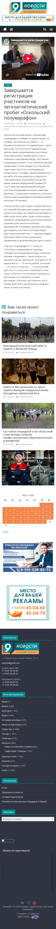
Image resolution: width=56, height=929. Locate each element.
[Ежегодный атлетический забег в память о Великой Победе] (28, 318)
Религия (6, 761)
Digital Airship (23, 916)
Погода (5, 733)
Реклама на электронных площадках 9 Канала (24, 801)
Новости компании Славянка (19, 746)
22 (43, 517)
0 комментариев (26, 352)
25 (13, 521)
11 (13, 513)
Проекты (6, 743)
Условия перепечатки (12, 797)
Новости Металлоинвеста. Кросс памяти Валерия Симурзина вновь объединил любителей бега (26, 390)
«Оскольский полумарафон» (16, 126)
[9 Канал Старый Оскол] (5, 29)
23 (50, 517)
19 (21, 517)
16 (50, 513)
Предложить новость (12, 792)
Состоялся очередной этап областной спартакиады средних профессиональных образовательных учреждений (28, 436)
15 (43, 513)
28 (35, 521)
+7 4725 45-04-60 (10, 684)
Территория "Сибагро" (16, 751)
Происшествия (9, 756)
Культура (6, 710)
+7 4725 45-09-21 (10, 673)
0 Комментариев (34, 123)
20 (28, 517)
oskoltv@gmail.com (11, 663)
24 (6, 521)
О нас (4, 787)
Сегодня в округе (10, 765)
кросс (32, 126)
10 (6, 513)
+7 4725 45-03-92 (10, 682)
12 (21, 513)
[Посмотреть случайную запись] (51, 29)
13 (28, 513)
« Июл (5, 531)
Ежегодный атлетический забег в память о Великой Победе (25, 347)
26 (21, 521)
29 (43, 521)
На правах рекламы (11, 720)
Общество (7, 729)
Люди (4, 715)
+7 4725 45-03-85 (10, 670)
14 (35, 513)
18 (13, 517)
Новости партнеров (11, 724)
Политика (6, 738)
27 (28, 521)
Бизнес (5, 706)
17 (6, 517)
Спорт (7, 85)
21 (35, 517)
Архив (4, 701)
